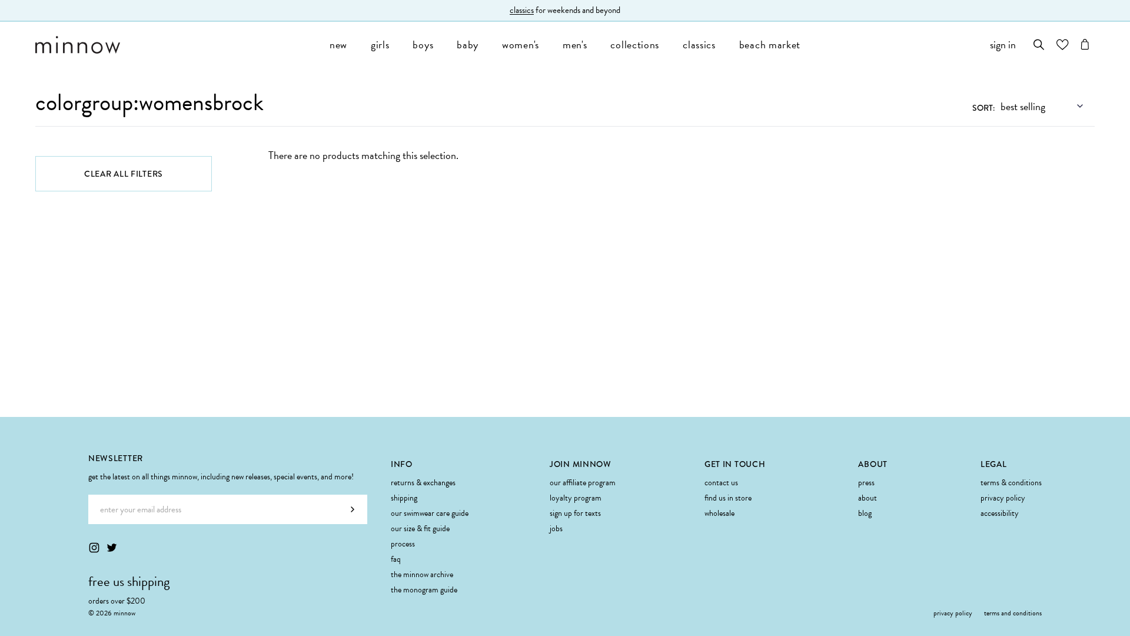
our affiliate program (583, 482)
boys (423, 44)
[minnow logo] (176, 44)
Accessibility (1000, 513)
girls (380, 44)
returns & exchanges (423, 482)
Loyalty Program (575, 498)
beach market (769, 44)
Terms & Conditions (1011, 482)
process (403, 544)
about (867, 498)
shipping (404, 498)
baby (467, 44)
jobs (556, 528)
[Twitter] (112, 548)
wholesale (719, 513)
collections (634, 44)
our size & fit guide (420, 528)
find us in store (728, 498)
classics (522, 10)
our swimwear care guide (429, 513)
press (866, 482)
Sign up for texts (575, 513)
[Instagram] (94, 548)
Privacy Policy (1003, 498)
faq (396, 559)
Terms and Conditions (1013, 613)
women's (520, 44)
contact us (721, 482)
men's (575, 44)
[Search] (1039, 44)
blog (865, 513)
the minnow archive (422, 574)
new (338, 44)
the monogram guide (424, 590)
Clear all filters (123, 174)
